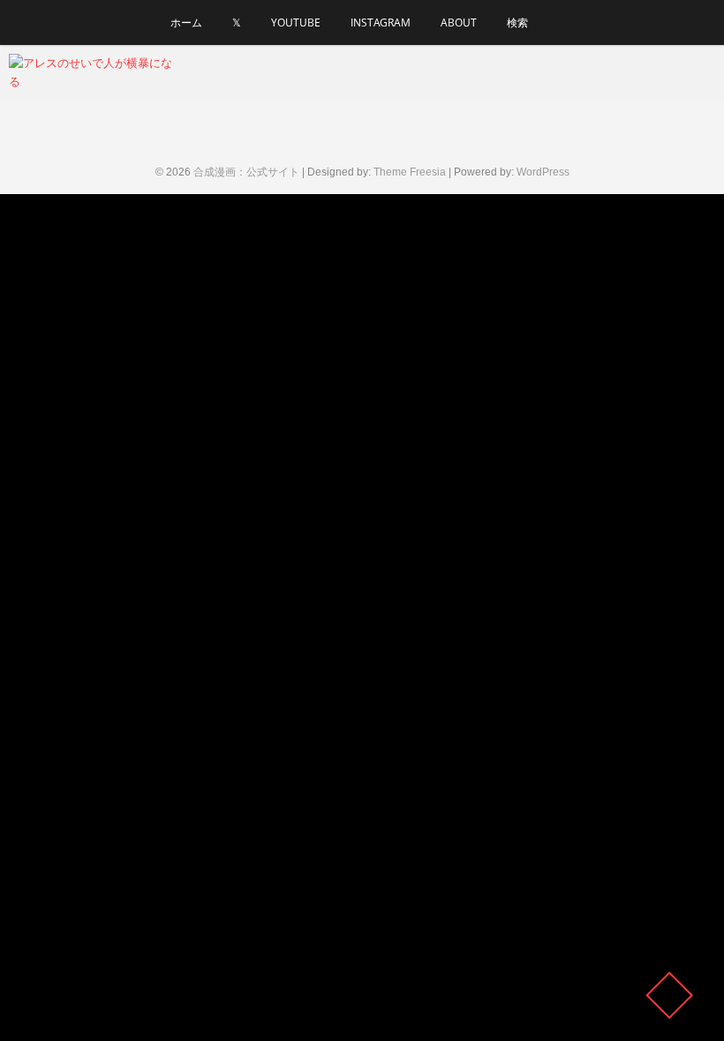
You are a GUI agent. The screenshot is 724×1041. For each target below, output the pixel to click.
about (459, 22)
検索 (517, 22)
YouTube (296, 22)
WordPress (543, 172)
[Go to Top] (669, 995)
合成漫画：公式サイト (246, 172)
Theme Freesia (409, 172)
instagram (381, 22)
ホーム (186, 22)
